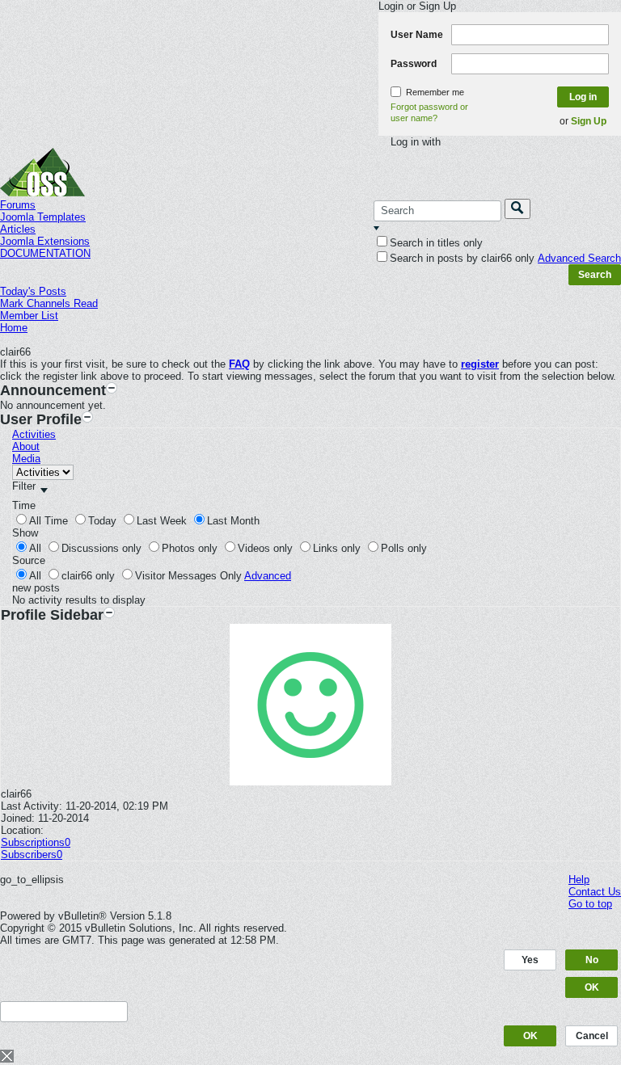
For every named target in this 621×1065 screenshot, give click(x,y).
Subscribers (29, 854)
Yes (530, 960)
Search (594, 274)
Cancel (592, 1036)
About (26, 446)
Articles (18, 229)
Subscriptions (33, 842)
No (591, 960)
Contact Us (594, 892)
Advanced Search (579, 258)
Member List (29, 315)
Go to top (590, 904)
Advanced (267, 576)
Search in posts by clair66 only (462, 258)
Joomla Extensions (45, 241)
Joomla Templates (43, 217)
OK (592, 987)
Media (26, 459)
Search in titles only (436, 243)
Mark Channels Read (49, 303)
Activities (34, 434)
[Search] (517, 209)
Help (578, 879)
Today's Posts (33, 291)
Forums (18, 205)
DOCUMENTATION (45, 253)
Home (13, 328)
